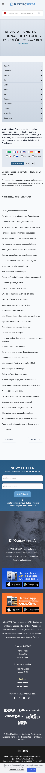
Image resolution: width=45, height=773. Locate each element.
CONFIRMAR (22, 494)
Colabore (22, 679)
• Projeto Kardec (22, 669)
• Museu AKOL (22, 672)
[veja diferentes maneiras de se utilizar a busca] (5, 13)
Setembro (8, 104)
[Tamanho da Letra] (28, 163)
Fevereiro (7, 71)
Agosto (7, 99)
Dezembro (8, 118)
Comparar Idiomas (17, 163)
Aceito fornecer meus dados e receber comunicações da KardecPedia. (23, 504)
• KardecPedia (22, 651)
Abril (5, 80)
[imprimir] (32, 163)
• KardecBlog (22, 657)
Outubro (7, 108)
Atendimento (22, 683)
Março (6, 75)
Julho (6, 94)
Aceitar (31, 770)
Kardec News (22, 686)
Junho (6, 89)
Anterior (10, 439)
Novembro (8, 113)
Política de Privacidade (16, 770)
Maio (6, 85)
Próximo (34, 439)
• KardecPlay (22, 654)
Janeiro (7, 66)
